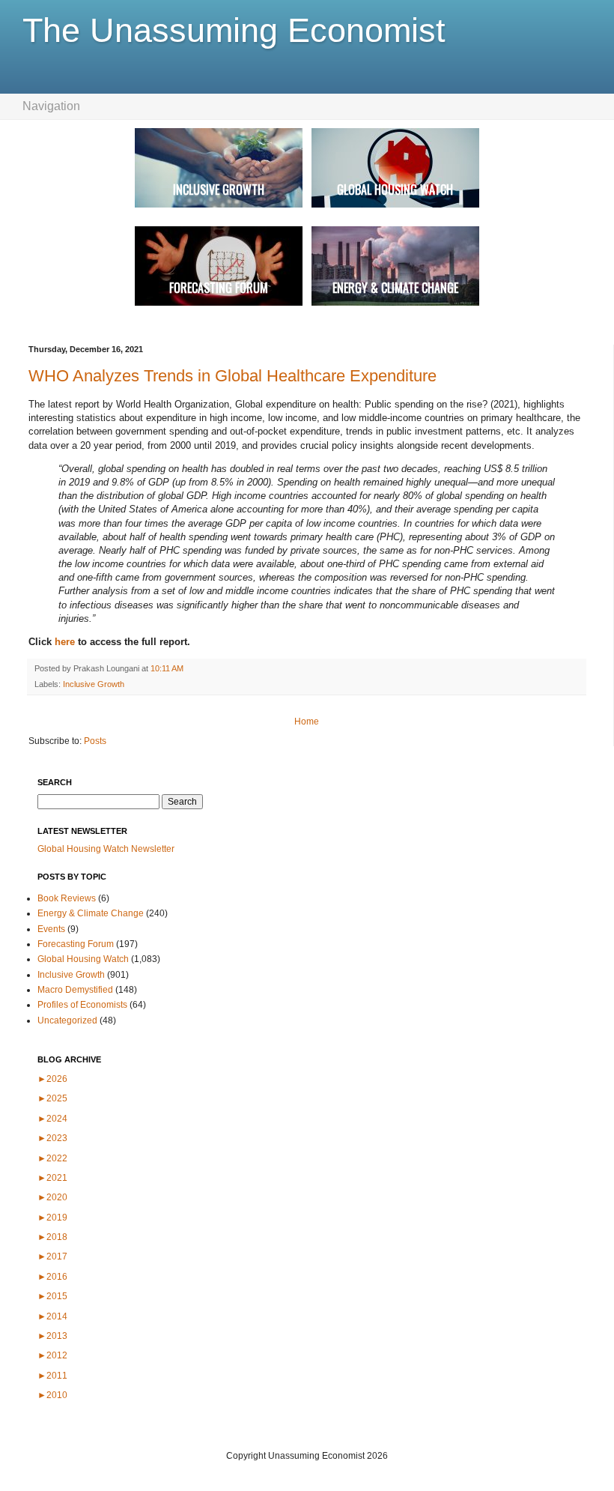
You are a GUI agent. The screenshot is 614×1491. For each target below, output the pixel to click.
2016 (52, 1276)
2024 (52, 1118)
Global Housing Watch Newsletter (105, 849)
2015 (52, 1296)
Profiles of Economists (82, 1004)
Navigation (51, 106)
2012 (52, 1355)
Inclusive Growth (93, 684)
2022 (52, 1158)
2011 (52, 1375)
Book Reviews (66, 898)
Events (51, 929)
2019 (52, 1217)
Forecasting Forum (75, 944)
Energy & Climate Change (90, 913)
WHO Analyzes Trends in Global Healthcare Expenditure (232, 375)
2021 (52, 1178)
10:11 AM (167, 668)
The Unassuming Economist (234, 30)
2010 (52, 1395)
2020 (52, 1197)
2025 (52, 1098)
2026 (52, 1079)
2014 (52, 1316)
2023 (52, 1138)
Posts (95, 741)
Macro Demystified (75, 990)
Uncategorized (67, 1020)
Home (306, 721)
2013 (52, 1336)
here (66, 641)
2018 (52, 1237)
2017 (52, 1256)
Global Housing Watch (83, 959)
